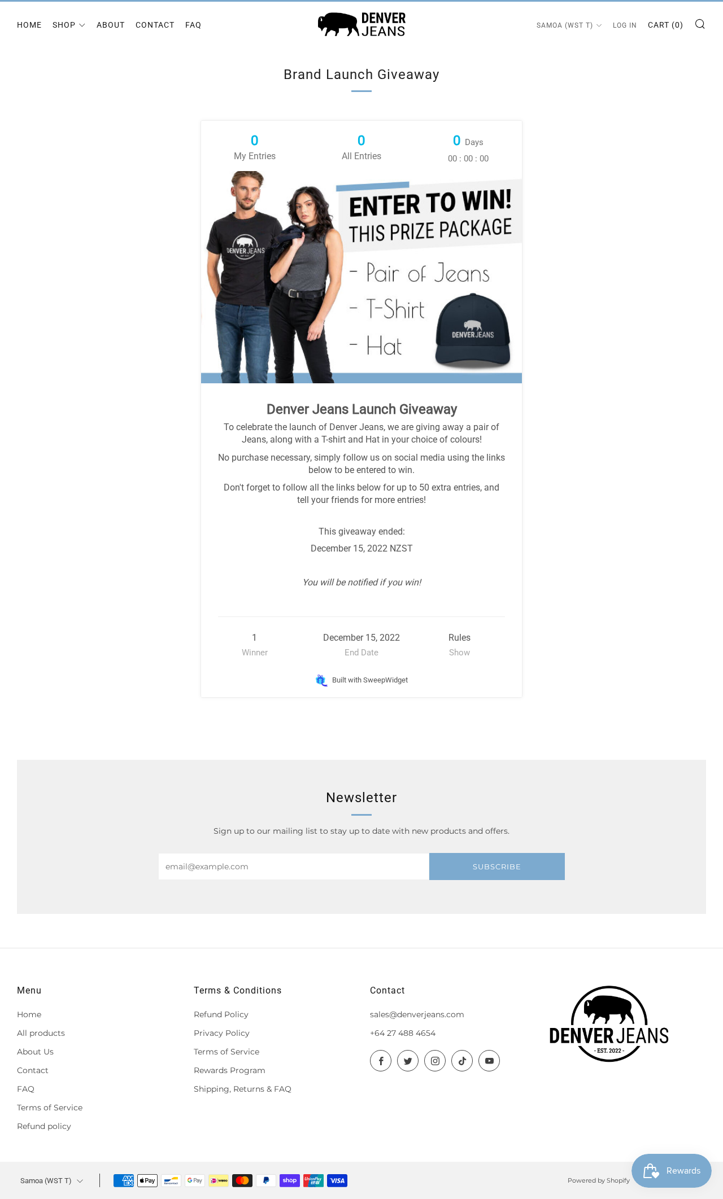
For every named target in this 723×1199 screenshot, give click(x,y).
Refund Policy (221, 1014)
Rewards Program (229, 1070)
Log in (625, 25)
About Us (35, 1052)
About (111, 24)
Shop (64, 24)
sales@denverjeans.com (417, 1014)
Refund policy (44, 1126)
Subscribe (497, 866)
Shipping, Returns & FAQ (242, 1089)
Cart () (665, 24)
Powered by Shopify (599, 1180)
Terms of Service (49, 1107)
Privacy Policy (222, 1033)
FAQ (193, 24)
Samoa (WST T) (565, 25)
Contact (155, 24)
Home (29, 24)
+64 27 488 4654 (402, 1033)
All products (41, 1033)
